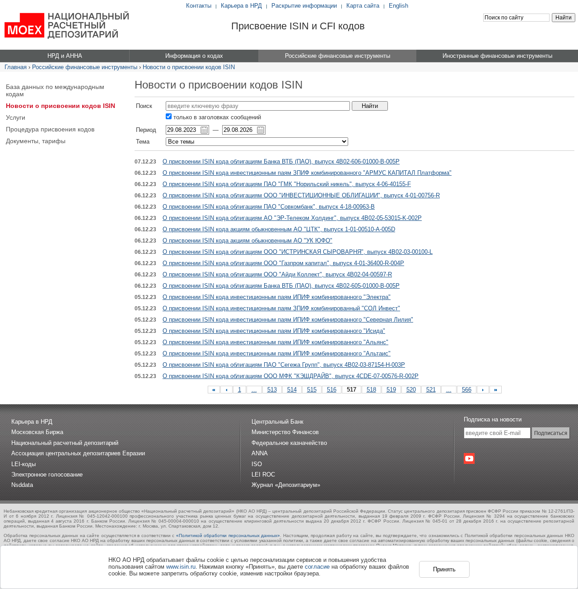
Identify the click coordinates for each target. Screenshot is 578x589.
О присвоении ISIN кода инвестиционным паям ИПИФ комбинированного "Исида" (274, 330)
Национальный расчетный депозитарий (64, 442)
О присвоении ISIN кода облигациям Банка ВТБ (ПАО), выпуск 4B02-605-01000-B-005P (281, 285)
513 (272, 389)
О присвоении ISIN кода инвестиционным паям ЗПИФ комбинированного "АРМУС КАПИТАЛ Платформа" (307, 172)
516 (331, 389)
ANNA (260, 453)
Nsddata (22, 484)
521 (431, 389)
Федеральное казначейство (289, 442)
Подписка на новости (493, 419)
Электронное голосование (47, 474)
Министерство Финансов (285, 432)
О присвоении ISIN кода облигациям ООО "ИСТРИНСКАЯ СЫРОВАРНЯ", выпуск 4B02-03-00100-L (298, 251)
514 (292, 389)
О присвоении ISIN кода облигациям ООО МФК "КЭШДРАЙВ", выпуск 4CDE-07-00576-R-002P (291, 376)
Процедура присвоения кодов (50, 129)
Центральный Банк (277, 421)
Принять (444, 569)
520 (411, 389)
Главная (16, 67)
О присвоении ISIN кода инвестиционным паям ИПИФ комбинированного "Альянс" (275, 342)
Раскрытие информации (304, 5)
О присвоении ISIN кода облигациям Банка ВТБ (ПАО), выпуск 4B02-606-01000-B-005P (281, 161)
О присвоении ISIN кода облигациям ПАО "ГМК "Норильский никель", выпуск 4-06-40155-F (287, 184)
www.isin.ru (181, 566)
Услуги (15, 117)
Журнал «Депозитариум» (286, 484)
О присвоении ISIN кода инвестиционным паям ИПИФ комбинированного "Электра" (277, 297)
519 (391, 389)
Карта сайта (362, 5)
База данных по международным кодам (55, 90)
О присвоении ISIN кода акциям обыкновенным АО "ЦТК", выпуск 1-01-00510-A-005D (279, 229)
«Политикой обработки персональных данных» (228, 535)
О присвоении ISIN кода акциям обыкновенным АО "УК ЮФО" (247, 240)
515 (312, 389)
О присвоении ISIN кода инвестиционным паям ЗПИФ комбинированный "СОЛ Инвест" (281, 308)
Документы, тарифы (35, 141)
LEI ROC (263, 474)
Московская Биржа (37, 432)
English (398, 5)
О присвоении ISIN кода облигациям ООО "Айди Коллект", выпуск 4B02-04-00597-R (277, 274)
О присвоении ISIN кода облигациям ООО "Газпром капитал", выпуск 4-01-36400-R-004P (283, 263)
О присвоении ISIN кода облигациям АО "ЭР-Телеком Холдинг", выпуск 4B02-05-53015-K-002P (292, 218)
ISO (257, 464)
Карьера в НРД (241, 5)
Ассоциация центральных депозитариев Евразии (78, 453)
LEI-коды (23, 464)
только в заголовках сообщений (216, 117)
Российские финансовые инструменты (84, 67)
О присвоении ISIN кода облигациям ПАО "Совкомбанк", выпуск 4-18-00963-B (269, 206)
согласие (317, 566)
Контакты (198, 5)
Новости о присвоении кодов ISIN (189, 67)
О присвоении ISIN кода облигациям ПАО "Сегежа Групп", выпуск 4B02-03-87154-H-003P (284, 364)
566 (466, 389)
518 (371, 389)
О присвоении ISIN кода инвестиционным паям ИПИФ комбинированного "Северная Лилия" (288, 319)
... (254, 389)
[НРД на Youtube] (469, 458)
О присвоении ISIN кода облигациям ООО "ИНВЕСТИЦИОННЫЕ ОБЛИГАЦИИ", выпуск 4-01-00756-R (301, 195)
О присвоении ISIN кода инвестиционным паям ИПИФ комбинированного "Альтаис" (277, 353)
